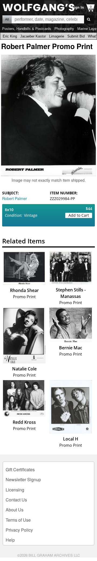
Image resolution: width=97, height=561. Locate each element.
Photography (64, 29)
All (7, 19)
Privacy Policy (19, 530)
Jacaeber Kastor (33, 36)
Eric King (10, 36)
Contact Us (16, 500)
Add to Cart (78, 215)
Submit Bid (76, 36)
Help (10, 540)
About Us (14, 510)
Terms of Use (18, 520)
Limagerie (56, 36)
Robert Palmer (14, 198)
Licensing (15, 490)
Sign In (78, 7)
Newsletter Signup (23, 479)
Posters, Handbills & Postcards (26, 29)
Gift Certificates (20, 469)
